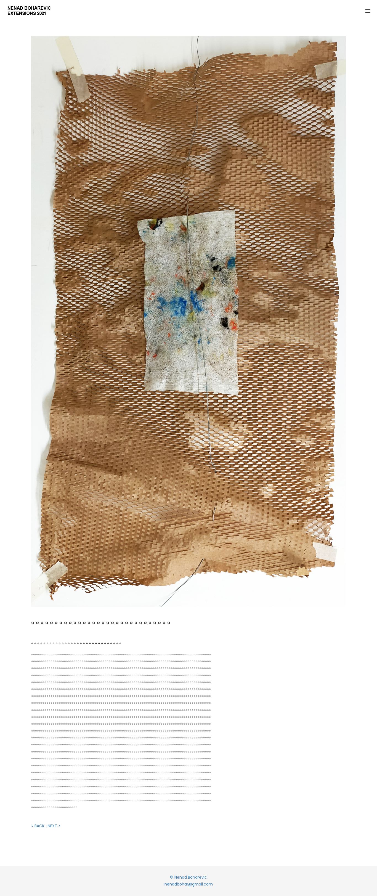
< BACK (37, 826)
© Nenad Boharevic (188, 877)
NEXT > (54, 826)
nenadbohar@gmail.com (188, 884)
